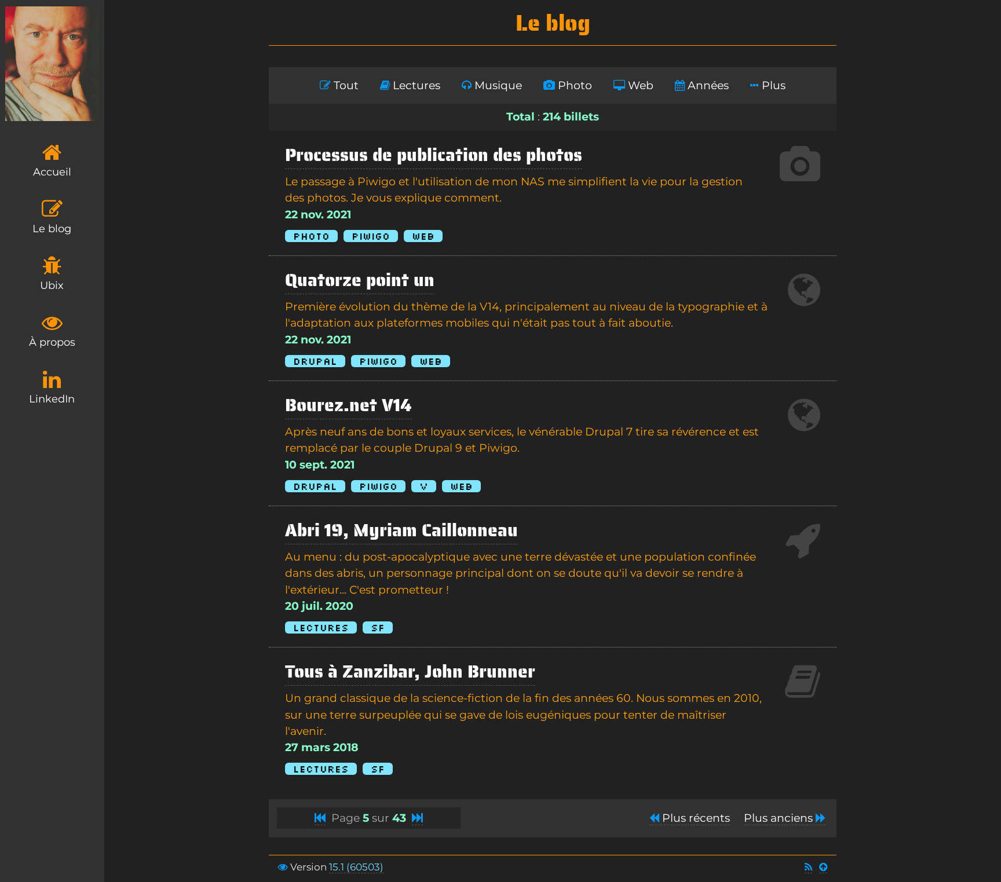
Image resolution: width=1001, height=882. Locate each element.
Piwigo (371, 236)
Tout (345, 85)
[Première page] (320, 818)
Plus (772, 85)
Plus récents (694, 818)
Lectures (415, 85)
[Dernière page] (417, 818)
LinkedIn (52, 399)
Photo (573, 85)
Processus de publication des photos (433, 155)
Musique (497, 85)
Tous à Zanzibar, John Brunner (410, 671)
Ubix (52, 285)
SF (378, 627)
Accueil (52, 172)
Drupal (315, 361)
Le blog (51, 228)
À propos (52, 342)
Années (707, 85)
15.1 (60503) (356, 867)
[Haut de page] (823, 867)
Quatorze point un (359, 280)
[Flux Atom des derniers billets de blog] (808, 867)
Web (639, 85)
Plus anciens (780, 818)
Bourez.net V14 (348, 405)
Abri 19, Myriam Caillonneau (401, 530)
